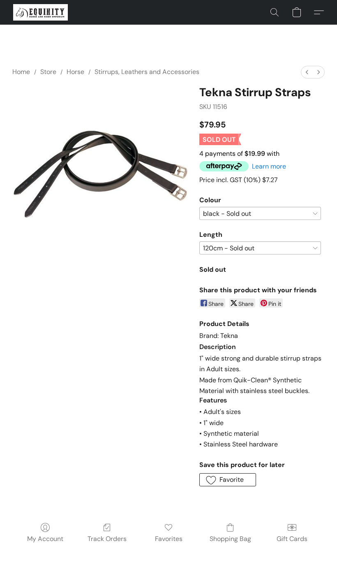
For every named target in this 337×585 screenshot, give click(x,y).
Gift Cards (292, 538)
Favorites (168, 538)
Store (48, 71)
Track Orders (107, 538)
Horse (75, 71)
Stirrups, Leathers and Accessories (147, 71)
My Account (45, 538)
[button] (40, 12)
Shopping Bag (230, 538)
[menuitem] (307, 72)
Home (21, 71)
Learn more (269, 166)
